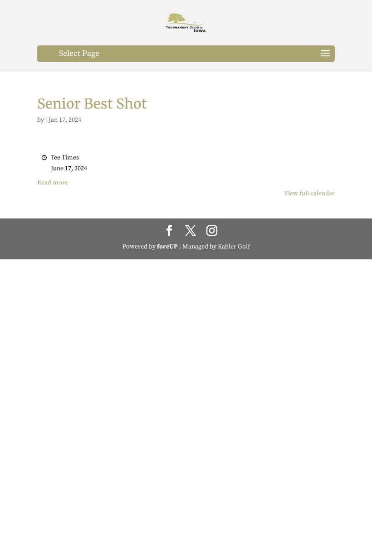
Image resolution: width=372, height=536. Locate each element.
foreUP (167, 247)
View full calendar (309, 193)
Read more (52, 183)
